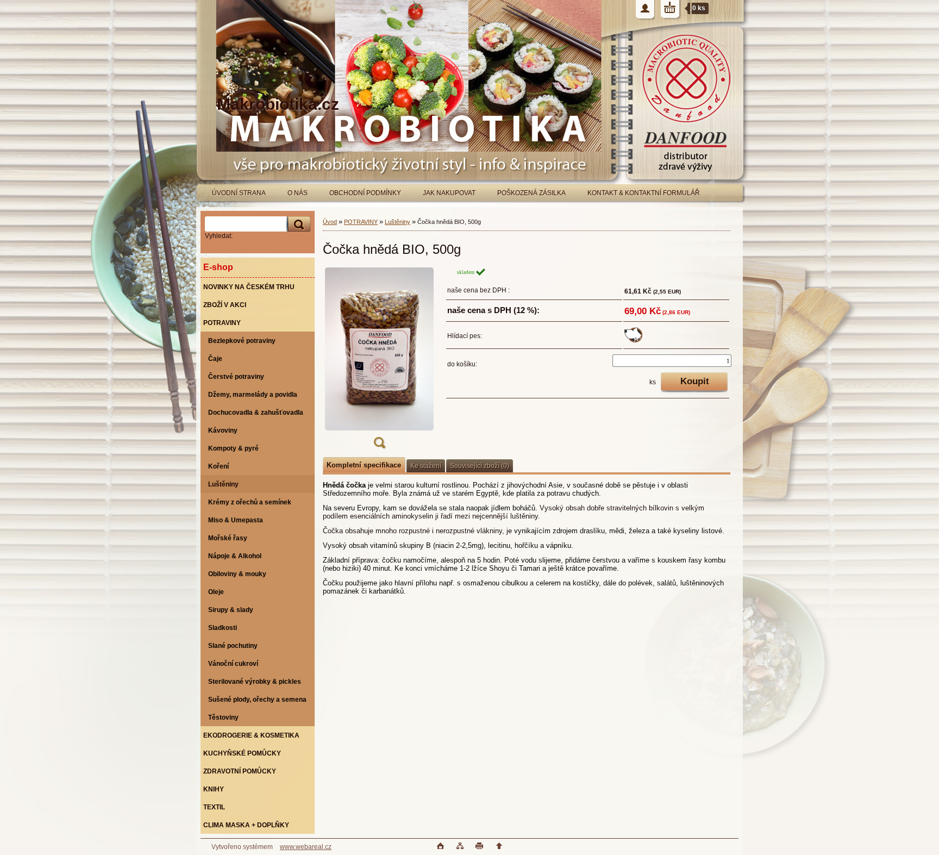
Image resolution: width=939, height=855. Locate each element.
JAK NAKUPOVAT (449, 193)
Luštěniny (397, 222)
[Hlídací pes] (633, 340)
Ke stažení (425, 466)
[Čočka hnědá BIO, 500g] (379, 361)
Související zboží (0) (479, 466)
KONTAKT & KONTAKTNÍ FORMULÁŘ (643, 193)
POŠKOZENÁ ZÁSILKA (531, 193)
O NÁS (297, 193)
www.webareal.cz (305, 847)
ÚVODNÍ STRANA (239, 193)
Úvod (330, 222)
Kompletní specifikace (364, 465)
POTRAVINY (361, 222)
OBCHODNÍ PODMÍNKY (365, 193)
